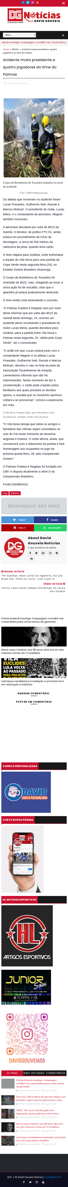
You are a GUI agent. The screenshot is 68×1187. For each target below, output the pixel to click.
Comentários (55, 1073)
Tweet (22, 520)
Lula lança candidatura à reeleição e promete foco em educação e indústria (32, 682)
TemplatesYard (53, 1177)
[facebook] (23, 2)
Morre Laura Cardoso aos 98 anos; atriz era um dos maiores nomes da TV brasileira (32, 651)
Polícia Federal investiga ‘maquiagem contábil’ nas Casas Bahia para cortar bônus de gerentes (32, 620)
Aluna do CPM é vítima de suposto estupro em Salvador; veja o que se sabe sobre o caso (41, 1098)
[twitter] (28, 2)
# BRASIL (15, 493)
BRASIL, (24, 83)
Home (6, 49)
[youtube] (37, 2)
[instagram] (32, 2)
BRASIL (15, 49)
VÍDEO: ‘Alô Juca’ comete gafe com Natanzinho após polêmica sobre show (37, 1112)
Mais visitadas (34, 1073)
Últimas (12, 1073)
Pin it (22, 528)
